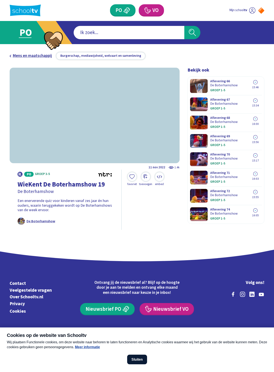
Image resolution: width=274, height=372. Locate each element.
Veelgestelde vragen (31, 290)
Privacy (17, 303)
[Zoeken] (192, 32)
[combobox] (129, 32)
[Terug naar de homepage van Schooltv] (25, 10)
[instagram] (242, 294)
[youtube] (261, 294)
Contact (18, 283)
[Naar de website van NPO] (261, 10)
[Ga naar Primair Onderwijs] (30, 32)
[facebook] (233, 294)
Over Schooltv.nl (26, 297)
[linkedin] (252, 294)
